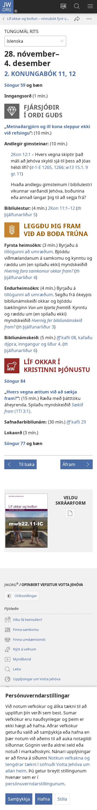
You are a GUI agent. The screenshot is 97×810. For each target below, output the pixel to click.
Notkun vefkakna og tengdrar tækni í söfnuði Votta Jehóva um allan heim (47, 764)
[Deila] (77, 18)
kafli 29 (76, 422)
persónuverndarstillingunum (34, 784)
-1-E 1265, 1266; (48, 167)
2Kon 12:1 (21, 154)
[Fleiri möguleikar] (89, 18)
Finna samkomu (21, 630)
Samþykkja (19, 799)
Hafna (43, 799)
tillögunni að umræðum (28, 252)
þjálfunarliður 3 (36, 327)
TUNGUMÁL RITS (21, 31)
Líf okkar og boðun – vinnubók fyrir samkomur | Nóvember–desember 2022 (38, 18)
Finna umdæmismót (25, 640)
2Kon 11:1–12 (61, 208)
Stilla (62, 799)
